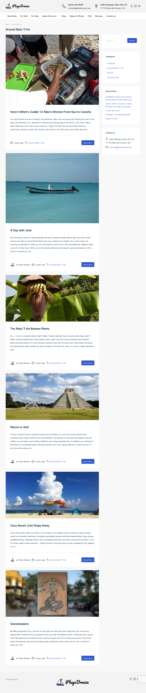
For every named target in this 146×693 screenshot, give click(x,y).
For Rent (24, 15)
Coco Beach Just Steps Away (29, 525)
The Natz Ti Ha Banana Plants (29, 328)
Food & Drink (113, 77)
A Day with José (21, 230)
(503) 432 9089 (75, 4)
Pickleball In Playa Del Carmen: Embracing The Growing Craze (119, 98)
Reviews (99, 15)
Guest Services (49, 15)
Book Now (12, 15)
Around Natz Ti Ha (36, 142)
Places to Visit (19, 426)
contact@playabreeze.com (79, 7)
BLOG (110, 72)
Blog (64, 15)
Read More (88, 142)
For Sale (35, 15)
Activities (111, 63)
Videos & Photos (76, 15)
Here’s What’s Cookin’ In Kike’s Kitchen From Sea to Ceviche (50, 111)
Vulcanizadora (19, 623)
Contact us (111, 15)
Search (132, 40)
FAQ (90, 15)
